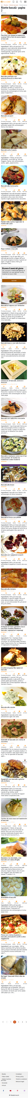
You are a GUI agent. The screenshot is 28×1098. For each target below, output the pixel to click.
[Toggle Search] (21, 1)
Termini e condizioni (21, 1079)
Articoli (4, 1085)
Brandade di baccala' (8, 897)
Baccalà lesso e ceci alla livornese (13, 343)
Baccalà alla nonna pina (9, 186)
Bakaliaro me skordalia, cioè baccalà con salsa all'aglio (11, 859)
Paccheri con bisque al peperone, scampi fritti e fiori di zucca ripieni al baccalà (13, 37)
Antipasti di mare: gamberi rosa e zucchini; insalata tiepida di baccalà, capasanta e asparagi (13, 628)
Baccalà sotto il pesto (9, 150)
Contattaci (19, 1074)
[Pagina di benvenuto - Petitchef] (2, 5)
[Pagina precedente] (6, 1022)
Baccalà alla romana (8, 589)
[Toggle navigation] (25, 2)
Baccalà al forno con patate (11, 517)
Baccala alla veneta (8, 707)
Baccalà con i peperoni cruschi (12, 555)
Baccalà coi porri (7, 116)
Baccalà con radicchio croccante (13, 418)
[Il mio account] (17, 1)
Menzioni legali (20, 1081)
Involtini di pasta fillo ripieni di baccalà (12, 669)
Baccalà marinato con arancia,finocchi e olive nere (11, 77)
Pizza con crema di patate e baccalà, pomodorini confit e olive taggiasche (13, 936)
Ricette (4, 1074)
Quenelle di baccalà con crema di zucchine (13, 740)
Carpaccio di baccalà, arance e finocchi (12, 381)
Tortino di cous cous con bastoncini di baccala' (14, 819)
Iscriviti (14, 280)
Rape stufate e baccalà (9, 249)
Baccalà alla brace (7, 485)
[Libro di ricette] (13, 1)
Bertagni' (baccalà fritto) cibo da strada (13, 977)
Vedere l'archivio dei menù (6, 1079)
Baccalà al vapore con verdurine (12, 305)
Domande (4, 1083)
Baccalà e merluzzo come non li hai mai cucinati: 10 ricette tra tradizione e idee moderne (14, 457)
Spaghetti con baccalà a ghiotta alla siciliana (12, 780)
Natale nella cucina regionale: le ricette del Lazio (12, 222)
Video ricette (5, 1076)
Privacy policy (20, 1076)
